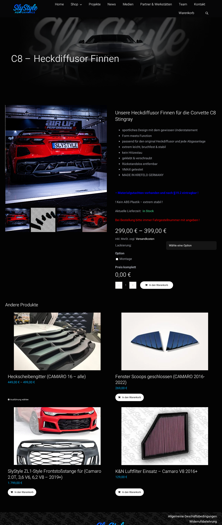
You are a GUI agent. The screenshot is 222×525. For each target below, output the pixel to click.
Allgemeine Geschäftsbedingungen (192, 516)
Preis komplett (125, 267)
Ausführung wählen (19, 399)
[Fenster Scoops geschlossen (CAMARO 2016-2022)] (165, 341)
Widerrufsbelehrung (203, 522)
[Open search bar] (207, 13)
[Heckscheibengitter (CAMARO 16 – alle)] (57, 341)
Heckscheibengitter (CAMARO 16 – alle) (47, 376)
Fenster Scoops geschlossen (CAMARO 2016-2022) (160, 379)
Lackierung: (123, 245)
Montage (125, 259)
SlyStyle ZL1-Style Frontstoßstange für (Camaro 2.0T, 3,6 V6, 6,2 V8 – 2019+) (54, 474)
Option (119, 253)
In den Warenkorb (158, 285)
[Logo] (25, 5)
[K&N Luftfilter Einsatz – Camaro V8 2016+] (165, 436)
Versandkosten (145, 239)
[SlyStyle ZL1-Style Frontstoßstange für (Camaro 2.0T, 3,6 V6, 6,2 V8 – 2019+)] (57, 436)
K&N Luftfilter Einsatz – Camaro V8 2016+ (156, 471)
